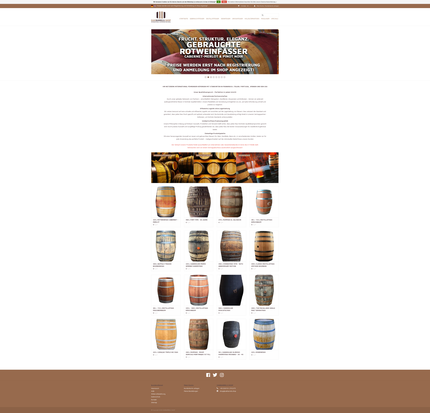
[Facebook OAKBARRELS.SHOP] (208, 375)
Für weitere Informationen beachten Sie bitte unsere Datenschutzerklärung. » (252, 2)
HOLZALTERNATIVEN (252, 19)
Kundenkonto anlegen (191, 388)
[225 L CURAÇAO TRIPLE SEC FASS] (166, 334)
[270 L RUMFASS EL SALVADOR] (231, 201)
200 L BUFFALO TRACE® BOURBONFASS (162, 265)
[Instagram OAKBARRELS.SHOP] (222, 375)
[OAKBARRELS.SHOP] (161, 16)
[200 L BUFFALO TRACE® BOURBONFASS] (166, 246)
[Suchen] (262, 15)
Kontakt (154, 400)
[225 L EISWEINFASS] (264, 334)
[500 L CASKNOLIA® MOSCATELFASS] (231, 290)
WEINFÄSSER (225, 19)
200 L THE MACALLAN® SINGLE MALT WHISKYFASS (263, 309)
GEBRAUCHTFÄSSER (197, 19)
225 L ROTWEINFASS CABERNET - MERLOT (165, 221)
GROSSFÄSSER (237, 19)
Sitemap (154, 402)
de (152, 6)
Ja (218, 2)
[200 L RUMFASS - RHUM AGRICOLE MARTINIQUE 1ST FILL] (198, 334)
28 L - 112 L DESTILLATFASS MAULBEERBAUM (163, 309)
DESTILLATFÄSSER (212, 19)
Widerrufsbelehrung (158, 394)
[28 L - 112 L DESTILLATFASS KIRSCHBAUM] (264, 201)
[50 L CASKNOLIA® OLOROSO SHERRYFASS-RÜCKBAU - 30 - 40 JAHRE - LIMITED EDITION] (231, 334)
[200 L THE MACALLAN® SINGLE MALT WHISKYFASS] (264, 290)
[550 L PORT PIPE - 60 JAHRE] (198, 201)
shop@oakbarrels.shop (228, 391)
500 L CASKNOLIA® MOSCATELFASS (225, 309)
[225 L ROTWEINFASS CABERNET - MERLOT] (166, 201)
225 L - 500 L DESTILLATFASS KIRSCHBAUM (197, 309)
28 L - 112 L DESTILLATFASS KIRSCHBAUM (261, 221)
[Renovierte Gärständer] (215, 51)
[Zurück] (155, 52)
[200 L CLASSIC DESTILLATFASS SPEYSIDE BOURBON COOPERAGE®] (264, 246)
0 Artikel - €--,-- (246, 6)
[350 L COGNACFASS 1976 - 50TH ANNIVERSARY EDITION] (231, 246)
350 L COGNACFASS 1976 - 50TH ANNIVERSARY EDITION (230, 265)
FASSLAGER (265, 19)
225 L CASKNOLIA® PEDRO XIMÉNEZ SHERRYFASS (196, 265)
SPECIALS (274, 19)
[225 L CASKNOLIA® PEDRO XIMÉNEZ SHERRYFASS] (198, 246)
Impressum (155, 388)
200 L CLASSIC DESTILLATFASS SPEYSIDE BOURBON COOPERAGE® (262, 265)
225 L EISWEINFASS (258, 352)
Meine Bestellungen (191, 391)
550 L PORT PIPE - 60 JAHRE (196, 220)
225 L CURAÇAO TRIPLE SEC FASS (165, 352)
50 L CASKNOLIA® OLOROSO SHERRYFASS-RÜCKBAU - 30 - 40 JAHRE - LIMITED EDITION (230, 353)
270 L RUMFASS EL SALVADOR (229, 220)
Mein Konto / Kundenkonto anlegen (267, 6)
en (155, 6)
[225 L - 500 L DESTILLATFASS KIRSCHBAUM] (198, 290)
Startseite (183, 19)
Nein (224, 2)
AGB (152, 391)
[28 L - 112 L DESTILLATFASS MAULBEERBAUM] (166, 290)
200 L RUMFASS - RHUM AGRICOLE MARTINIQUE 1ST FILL (198, 353)
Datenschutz (155, 397)
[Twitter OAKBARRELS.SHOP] (215, 375)
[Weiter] (274, 52)
